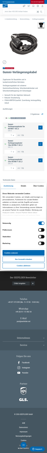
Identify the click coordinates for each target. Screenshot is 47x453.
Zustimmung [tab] (8, 186)
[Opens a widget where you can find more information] (37, 449)
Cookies (23, 440)
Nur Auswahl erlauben (23, 259)
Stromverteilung (24, 19)
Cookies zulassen (11, 253)
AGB (23, 423)
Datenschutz (23, 427)
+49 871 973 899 (14, 302)
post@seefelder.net (23, 321)
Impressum (23, 432)
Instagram (26, 367)
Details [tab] (23, 186)
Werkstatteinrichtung (10, 19)
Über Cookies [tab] (38, 186)
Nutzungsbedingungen (23, 436)
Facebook (26, 362)
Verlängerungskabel (38, 19)
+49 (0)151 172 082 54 (23, 312)
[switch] (41, 230)
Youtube (25, 373)
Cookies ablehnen (23, 265)
